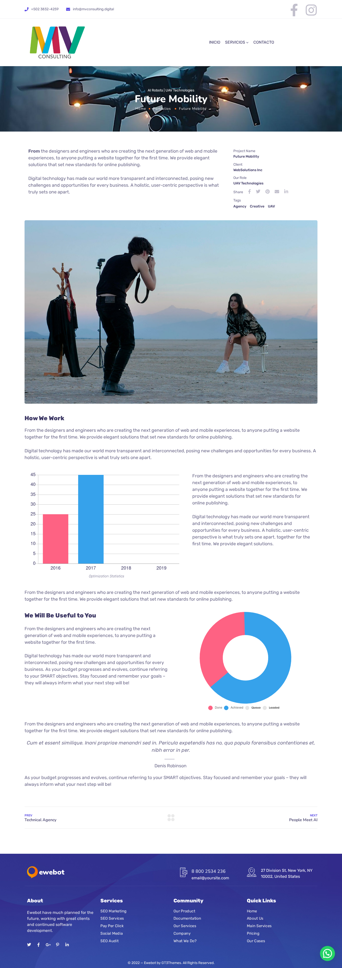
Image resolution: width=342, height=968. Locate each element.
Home (140, 108)
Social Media (111, 933)
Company (182, 933)
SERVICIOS (235, 42)
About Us (255, 918)
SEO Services (112, 918)
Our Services (185, 926)
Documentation (187, 918)
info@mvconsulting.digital (93, 9)
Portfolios (162, 108)
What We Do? (185, 941)
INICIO (214, 42)
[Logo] (57, 42)
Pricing (253, 933)
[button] (327, 953)
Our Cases (256, 941)
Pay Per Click (111, 926)
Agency (239, 206)
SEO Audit (109, 941)
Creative (257, 206)
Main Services (259, 926)
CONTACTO (263, 42)
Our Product (184, 911)
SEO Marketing (113, 911)
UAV (271, 206)
